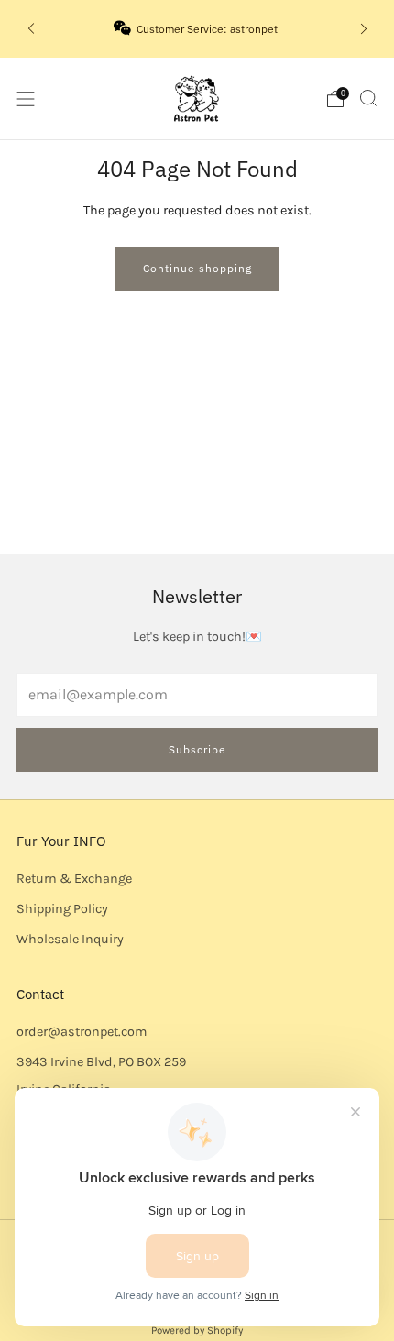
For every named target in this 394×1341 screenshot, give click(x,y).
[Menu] (25, 99)
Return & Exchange (74, 878)
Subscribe (197, 749)
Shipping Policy (62, 909)
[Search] (368, 98)
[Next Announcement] (364, 28)
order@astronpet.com (81, 1031)
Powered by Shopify (197, 1330)
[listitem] (197, 28)
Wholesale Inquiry (70, 939)
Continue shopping (197, 268)
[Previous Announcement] (31, 28)
